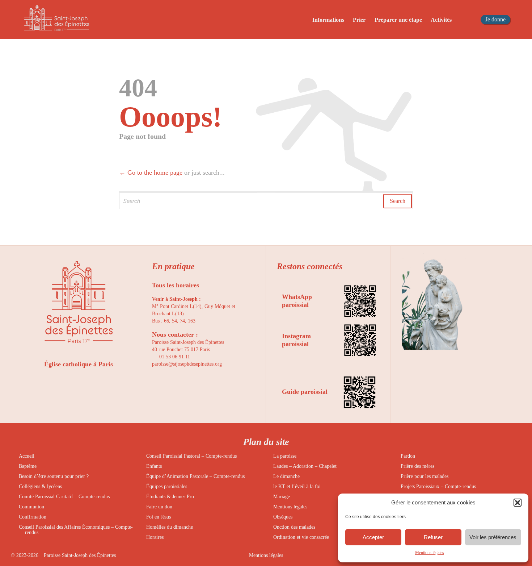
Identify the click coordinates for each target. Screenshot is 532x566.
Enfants (154, 466)
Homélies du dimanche (169, 527)
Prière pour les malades (424, 476)
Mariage (281, 496)
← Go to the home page (150, 172)
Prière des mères (417, 466)
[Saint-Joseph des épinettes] (56, 19)
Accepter (373, 537)
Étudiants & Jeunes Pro (170, 496)
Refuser (433, 537)
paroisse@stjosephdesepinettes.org (187, 364)
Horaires (155, 537)
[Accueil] (294, 20)
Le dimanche (286, 476)
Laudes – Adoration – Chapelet (305, 466)
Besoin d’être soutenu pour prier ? (54, 476)
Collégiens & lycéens (40, 486)
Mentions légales (429, 552)
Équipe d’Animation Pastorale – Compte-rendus (195, 476)
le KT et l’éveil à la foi (297, 486)
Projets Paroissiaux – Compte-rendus (438, 486)
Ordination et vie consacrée (301, 537)
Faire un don (159, 506)
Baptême (28, 466)
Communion (31, 506)
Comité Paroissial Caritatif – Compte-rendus (64, 496)
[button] (517, 502)
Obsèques (282, 517)
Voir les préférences (492, 537)
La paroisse (284, 456)
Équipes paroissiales (166, 486)
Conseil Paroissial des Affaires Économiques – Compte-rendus (76, 529)
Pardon (408, 456)
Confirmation (32, 517)
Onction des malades (294, 527)
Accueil (26, 456)
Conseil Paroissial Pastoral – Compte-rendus (191, 456)
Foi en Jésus (158, 517)
